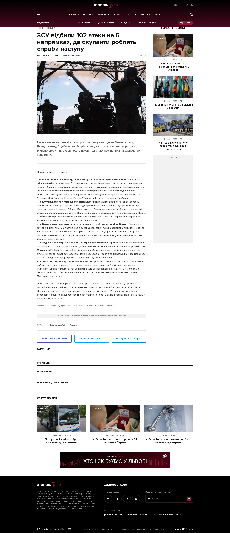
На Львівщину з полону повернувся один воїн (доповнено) (173, 146)
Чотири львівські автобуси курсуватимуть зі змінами (61, 441)
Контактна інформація (137, 529)
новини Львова (55, 529)
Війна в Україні (83, 23)
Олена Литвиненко (71, 56)
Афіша (158, 14)
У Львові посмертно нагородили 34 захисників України (173, 67)
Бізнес (117, 14)
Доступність (126, 23)
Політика (88, 14)
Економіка (103, 14)
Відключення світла (105, 23)
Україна (51, 28)
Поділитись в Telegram (131, 338)
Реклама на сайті (138, 514)
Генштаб (74, 325)
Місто (43, 409)
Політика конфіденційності (167, 514)
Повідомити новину (156, 529)
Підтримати (185, 23)
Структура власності (90, 529)
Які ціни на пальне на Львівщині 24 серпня (173, 106)
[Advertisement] (173, 200)
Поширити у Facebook (56, 338)
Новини (72, 14)
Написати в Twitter (93, 338)
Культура (145, 14)
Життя (130, 14)
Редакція (122, 529)
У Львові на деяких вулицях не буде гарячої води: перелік (168, 441)
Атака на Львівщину (147, 23)
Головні (160, 118)
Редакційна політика (108, 529)
